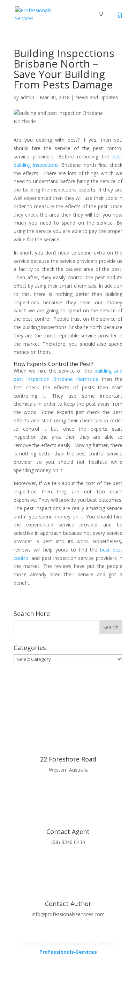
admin (27, 97)
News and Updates (96, 97)
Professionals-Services (68, 951)
